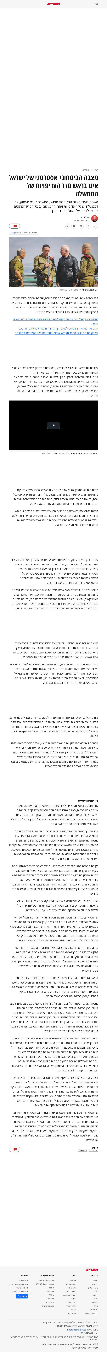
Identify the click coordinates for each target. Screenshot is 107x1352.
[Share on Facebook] (88, 226)
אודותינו (73, 1309)
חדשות (95, 1280)
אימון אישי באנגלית (46, 1280)
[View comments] (14, 226)
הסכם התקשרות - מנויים (18, 1284)
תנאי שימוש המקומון (20, 1291)
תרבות (95, 1298)
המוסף (73, 1298)
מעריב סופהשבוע (69, 1295)
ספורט (95, 1291)
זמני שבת (50, 1302)
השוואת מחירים (48, 1306)
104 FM (50, 1298)
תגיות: (95, 1148)
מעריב (95, 170)
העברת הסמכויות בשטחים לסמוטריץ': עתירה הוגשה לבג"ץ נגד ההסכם (58, 328)
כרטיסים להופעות (91, 1313)
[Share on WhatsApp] (73, 226)
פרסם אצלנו (71, 1284)
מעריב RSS (71, 1291)
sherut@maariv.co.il (77, 1329)
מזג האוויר (94, 1309)
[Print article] (66, 226)
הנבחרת (86, 170)
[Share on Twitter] (81, 226)
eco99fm (50, 1295)
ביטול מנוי (72, 1313)
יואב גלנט (93, 1150)
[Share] (95, 226)
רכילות (95, 1295)
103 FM (50, 1291)
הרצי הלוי (82, 1150)
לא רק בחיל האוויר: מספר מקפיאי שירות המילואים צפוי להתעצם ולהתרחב (56, 333)
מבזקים (95, 1284)
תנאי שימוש (23, 1280)
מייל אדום (72, 1287)
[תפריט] (101, 4)
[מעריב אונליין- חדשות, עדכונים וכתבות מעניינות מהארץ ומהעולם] (53, 4)
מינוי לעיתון (72, 1302)
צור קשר (72, 1280)
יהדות (96, 1306)
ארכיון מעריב (71, 1306)
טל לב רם (85, 217)
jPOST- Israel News (45, 1284)
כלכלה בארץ (93, 1287)
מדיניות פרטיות (22, 1287)
